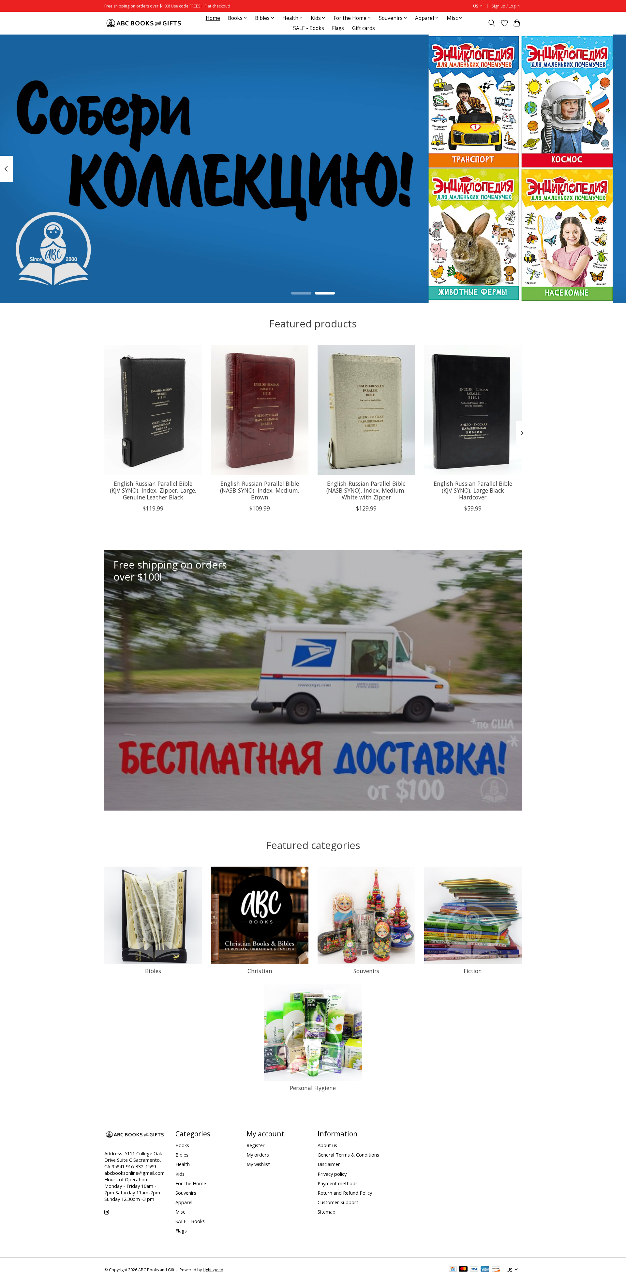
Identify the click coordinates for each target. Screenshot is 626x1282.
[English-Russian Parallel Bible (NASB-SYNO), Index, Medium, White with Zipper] (366, 410)
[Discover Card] (496, 1269)
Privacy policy (332, 1174)
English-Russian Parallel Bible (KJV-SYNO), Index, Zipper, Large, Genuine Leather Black (153, 490)
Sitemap (326, 1211)
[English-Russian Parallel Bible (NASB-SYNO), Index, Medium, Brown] (259, 410)
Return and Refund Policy (345, 1192)
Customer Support (338, 1202)
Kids (180, 1174)
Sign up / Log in (506, 6)
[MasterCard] (463, 1269)
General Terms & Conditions (348, 1154)
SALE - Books (308, 28)
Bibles (153, 971)
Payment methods (338, 1183)
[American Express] (485, 1269)
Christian (259, 971)
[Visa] (474, 1269)
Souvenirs (366, 971)
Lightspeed (213, 1270)
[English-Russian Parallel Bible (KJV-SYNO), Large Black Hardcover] (473, 410)
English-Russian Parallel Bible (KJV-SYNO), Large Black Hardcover (473, 490)
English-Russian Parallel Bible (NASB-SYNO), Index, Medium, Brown (260, 490)
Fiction (473, 971)
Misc (180, 1211)
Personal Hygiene (313, 1088)
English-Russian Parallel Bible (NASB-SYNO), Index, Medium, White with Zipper (366, 490)
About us (327, 1145)
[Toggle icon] (492, 23)
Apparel (183, 1202)
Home (213, 18)
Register (255, 1145)
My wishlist (258, 1164)
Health (182, 1164)
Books (182, 1145)
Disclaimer (329, 1164)
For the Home (190, 1183)
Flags (338, 28)
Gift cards (363, 28)
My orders (257, 1154)
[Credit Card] (453, 1269)
